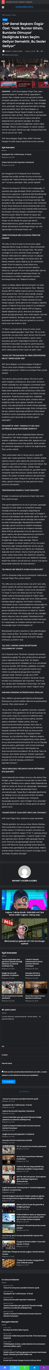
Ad (3, 1046)
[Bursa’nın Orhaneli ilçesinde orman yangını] (8, 1228)
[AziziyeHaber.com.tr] (24, 7)
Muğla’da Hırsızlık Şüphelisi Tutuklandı (10, 974)
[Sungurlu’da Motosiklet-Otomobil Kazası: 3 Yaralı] (8, 1245)
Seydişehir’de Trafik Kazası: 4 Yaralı (16, 154)
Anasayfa (7, 15)
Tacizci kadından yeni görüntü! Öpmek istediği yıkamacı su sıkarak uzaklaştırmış (12, 962)
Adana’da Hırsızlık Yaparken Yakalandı (18, 162)
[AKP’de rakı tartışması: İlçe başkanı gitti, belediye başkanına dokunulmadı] (8, 1180)
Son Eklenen (24, 1091)
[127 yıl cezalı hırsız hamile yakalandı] (13, 988)
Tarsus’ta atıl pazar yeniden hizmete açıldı (20, 1099)
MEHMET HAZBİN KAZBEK (14, 51)
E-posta (5, 1055)
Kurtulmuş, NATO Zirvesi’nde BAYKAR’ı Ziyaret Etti (22, 1235)
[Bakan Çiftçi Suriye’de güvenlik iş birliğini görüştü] (8, 1207)
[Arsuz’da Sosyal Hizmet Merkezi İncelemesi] (36, 988)
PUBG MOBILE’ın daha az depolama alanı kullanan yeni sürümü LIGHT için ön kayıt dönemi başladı (31, 1216)
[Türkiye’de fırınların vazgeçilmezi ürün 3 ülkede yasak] (8, 1263)
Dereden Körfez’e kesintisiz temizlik (32, 974)
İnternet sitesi (7, 1063)
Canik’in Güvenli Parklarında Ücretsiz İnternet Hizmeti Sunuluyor (34, 962)
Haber (14, 15)
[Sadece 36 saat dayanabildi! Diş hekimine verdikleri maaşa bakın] (8, 1169)
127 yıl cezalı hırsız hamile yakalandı (12, 997)
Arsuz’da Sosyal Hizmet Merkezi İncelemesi (35, 997)
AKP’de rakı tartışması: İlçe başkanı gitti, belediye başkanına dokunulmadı (31, 1179)
